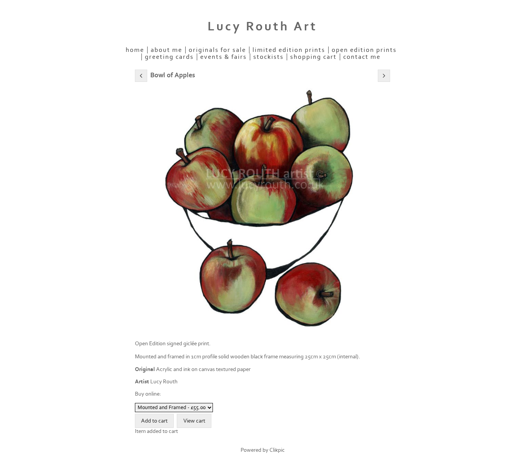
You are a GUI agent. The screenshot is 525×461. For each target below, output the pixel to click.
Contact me (361, 56)
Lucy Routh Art (262, 26)
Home (135, 50)
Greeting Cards (169, 56)
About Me (166, 50)
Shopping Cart (313, 56)
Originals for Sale (217, 50)
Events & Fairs (223, 56)
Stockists (268, 56)
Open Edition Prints (364, 50)
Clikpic (277, 450)
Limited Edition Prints (289, 50)
